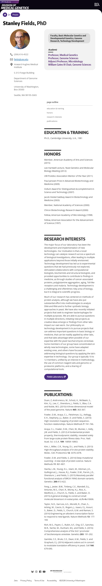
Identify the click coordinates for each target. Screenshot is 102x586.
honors (50, 113)
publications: (52, 121)
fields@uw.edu (21, 59)
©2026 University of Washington (72, 581)
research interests (54, 117)
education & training (55, 108)
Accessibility (52, 580)
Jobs (16, 580)
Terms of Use (39, 580)
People (15, 15)
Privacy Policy (26, 580)
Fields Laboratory (57, 377)
